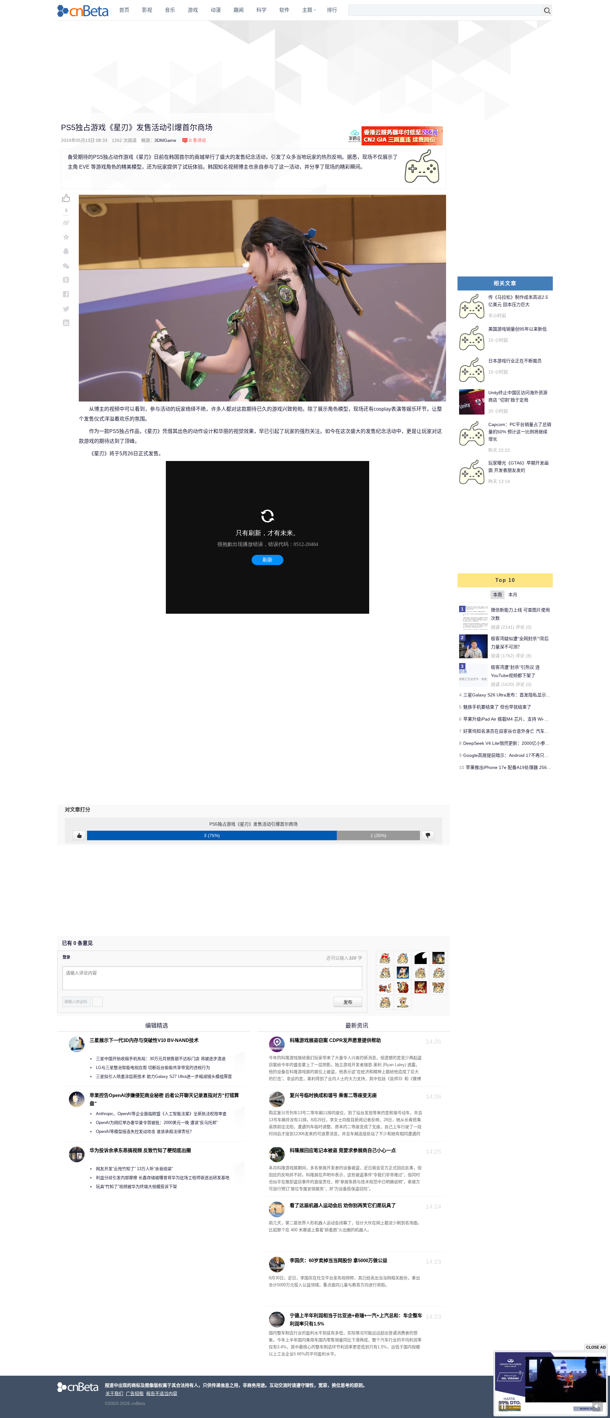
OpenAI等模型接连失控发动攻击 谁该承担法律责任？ (145, 1131)
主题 (307, 10)
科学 (261, 10)
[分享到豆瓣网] (66, 280)
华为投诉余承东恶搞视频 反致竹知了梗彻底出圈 (140, 1150)
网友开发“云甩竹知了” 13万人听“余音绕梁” (134, 1168)
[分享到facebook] (66, 294)
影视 (147, 10)
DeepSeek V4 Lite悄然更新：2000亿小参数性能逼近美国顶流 (524, 743)
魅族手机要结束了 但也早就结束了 (497, 706)
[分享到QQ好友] (66, 251)
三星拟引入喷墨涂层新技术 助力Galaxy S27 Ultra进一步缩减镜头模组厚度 (164, 1076)
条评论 (197, 140)
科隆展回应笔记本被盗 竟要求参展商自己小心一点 (343, 1150)
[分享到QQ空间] (66, 237)
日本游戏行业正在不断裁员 (515, 360)
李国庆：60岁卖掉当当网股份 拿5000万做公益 (338, 1260)
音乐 (170, 10)
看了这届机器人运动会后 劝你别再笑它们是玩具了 (343, 1205)
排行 (332, 10)
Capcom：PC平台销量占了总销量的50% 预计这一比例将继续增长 (519, 432)
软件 (284, 10)
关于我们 (114, 1393)
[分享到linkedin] (66, 323)
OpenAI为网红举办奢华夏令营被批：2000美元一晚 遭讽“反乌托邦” (157, 1122)
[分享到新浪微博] (66, 222)
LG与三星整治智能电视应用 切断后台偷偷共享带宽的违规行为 (153, 1067)
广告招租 (135, 1393)
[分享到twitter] (66, 308)
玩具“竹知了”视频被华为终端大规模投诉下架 (136, 1186)
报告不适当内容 (161, 1393)
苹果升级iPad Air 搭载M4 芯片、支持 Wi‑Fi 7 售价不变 (517, 719)
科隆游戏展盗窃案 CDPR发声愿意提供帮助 (335, 1040)
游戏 (193, 10)
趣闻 (239, 10)
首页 (124, 10)
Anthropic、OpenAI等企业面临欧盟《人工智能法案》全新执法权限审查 (161, 1113)
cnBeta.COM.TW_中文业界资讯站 (83, 10)
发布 (347, 1002)
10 (461, 767)
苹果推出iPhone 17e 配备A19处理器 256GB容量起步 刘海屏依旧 (530, 767)
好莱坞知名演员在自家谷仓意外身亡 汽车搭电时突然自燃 (519, 731)
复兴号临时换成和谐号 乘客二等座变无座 (333, 1095)
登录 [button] (66, 957)
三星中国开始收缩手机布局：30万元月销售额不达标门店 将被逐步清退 (161, 1058)
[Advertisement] (305, 66)
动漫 (216, 10)
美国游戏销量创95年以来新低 (517, 329)
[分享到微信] (66, 265)
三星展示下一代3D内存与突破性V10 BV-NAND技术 (144, 1040)
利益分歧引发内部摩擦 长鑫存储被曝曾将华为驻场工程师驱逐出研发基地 (162, 1177)
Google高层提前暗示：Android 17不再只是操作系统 (514, 755)
